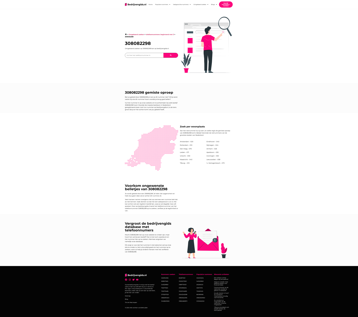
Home (151, 4)
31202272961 (183, 281)
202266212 (199, 284)
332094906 (164, 278)
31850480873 (183, 301)
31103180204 (183, 288)
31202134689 (183, 291)
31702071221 (165, 294)
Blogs (213, 4)
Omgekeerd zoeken (199, 4)
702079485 (164, 291)
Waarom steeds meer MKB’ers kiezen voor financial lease (221, 283)
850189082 (199, 294)
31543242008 (183, 294)
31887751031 (182, 284)
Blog (126, 299)
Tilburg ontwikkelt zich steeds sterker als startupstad (221, 309)
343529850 (200, 281)
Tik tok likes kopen (131, 302)
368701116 (199, 288)
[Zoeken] (170, 55)
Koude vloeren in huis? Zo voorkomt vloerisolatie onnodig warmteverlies (221, 295)
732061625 (199, 291)
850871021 (182, 278)
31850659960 (200, 298)
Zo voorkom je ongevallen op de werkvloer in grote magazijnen (220, 302)
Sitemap (127, 296)
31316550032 (200, 301)
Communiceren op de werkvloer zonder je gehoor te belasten (221, 289)
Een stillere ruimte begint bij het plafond (221, 278)
